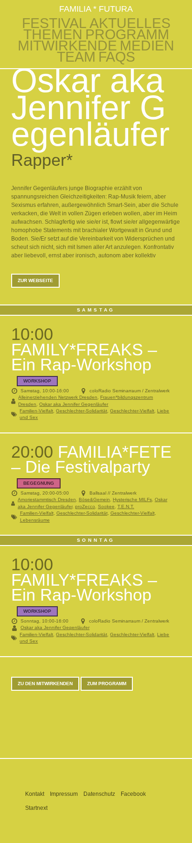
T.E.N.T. (125, 506)
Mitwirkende (67, 45)
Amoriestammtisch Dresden (47, 499)
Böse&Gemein (94, 499)
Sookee (106, 506)
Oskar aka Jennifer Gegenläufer (73, 404)
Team (76, 57)
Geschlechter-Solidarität (81, 410)
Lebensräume (35, 520)
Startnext (36, 808)
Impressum (64, 794)
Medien (147, 45)
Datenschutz (99, 794)
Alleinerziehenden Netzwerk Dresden (57, 397)
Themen (52, 34)
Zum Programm (106, 683)
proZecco (85, 506)
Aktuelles (130, 23)
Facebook (133, 794)
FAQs (116, 57)
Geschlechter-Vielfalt (132, 410)
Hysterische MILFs (132, 499)
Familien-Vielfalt (36, 410)
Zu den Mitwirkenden (45, 683)
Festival (54, 23)
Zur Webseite (35, 280)
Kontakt (34, 794)
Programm (127, 34)
